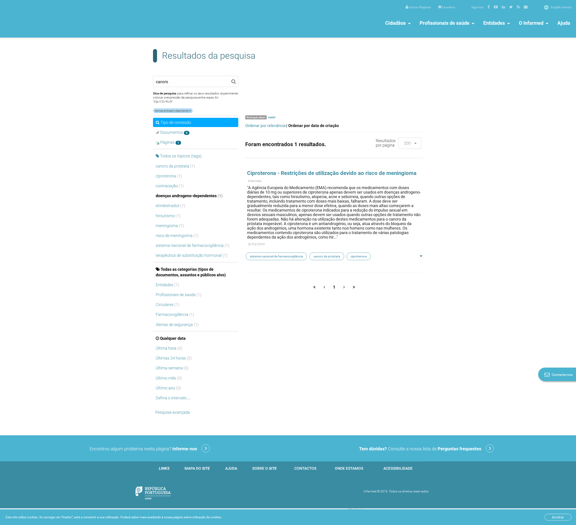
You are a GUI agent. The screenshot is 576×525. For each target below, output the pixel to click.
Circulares (167, 304)
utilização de (206, 517)
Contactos (305, 468)
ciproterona (169, 176)
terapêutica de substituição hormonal (191, 255)
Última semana (172, 368)
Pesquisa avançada (172, 412)
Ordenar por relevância (265, 125)
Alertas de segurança (177, 324)
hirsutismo (168, 215)
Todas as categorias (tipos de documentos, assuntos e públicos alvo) (191, 272)
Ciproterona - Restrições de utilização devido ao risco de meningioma (331, 173)
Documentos (173, 132)
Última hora (169, 348)
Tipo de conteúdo (175, 122)
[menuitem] (418, 7)
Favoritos (448, 7)
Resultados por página (386, 142)
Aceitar (558, 517)
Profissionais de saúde (444, 23)
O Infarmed (531, 23)
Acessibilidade (398, 468)
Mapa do (197, 468)
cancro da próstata (175, 166)
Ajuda (563, 23)
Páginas (169, 142)
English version (558, 7)
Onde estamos (349, 468)
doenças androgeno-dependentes (189, 195)
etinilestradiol (170, 205)
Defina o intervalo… (173, 397)
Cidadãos (395, 23)
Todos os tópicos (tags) (181, 156)
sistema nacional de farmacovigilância (193, 245)
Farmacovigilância (175, 314)
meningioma (170, 225)
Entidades (494, 23)
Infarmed (254, 181)
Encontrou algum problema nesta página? (143, 448)
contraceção (170, 185)
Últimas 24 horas (174, 358)
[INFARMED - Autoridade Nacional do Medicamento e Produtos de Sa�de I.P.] (48, 19)
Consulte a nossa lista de (420, 448)
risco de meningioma (177, 235)
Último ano (168, 388)
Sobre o (264, 468)
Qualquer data (173, 338)
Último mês (169, 378)
